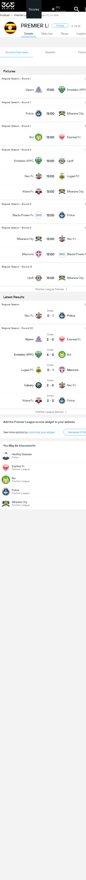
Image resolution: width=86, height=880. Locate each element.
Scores (34, 9)
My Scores (61, 9)
